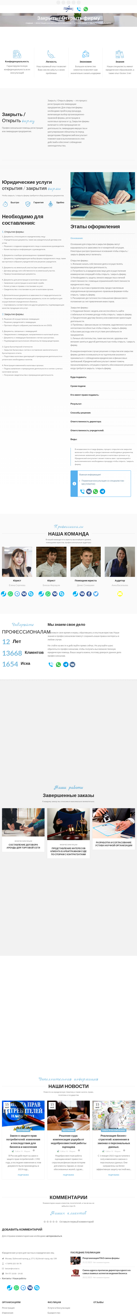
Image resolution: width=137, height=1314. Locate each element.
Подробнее (23, 1175)
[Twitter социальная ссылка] (63, 3)
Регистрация (8, 1308)
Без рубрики (23, 1130)
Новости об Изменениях (113, 1130)
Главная (29, 23)
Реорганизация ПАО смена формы (101, 1258)
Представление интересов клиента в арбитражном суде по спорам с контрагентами (68, 851)
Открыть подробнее (43, 810)
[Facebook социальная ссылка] (58, 3)
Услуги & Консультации (59, 1308)
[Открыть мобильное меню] (3, 9)
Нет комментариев (101, 1262)
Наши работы (19, 1278)
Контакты (6, 1278)
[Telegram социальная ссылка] (79, 3)
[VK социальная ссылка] (74, 3)
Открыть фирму (80, 23)
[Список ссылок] (34, 1263)
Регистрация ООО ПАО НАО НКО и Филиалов (53, 23)
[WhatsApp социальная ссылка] (68, 3)
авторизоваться (54, 1236)
